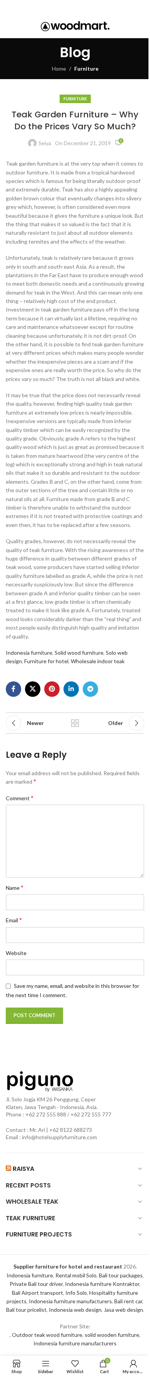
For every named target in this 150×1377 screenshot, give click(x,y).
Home (59, 68)
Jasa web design (123, 1309)
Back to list (75, 723)
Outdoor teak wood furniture (47, 1334)
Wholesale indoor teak (98, 661)
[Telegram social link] (96, 7)
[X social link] (62, 7)
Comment (19, 797)
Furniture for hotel (46, 661)
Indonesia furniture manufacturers (70, 1301)
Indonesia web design (75, 1309)
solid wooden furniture (112, 1334)
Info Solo (76, 1292)
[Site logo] (75, 25)
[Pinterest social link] (74, 7)
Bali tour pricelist (26, 1309)
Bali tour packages (121, 1275)
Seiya (44, 143)
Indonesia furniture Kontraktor (102, 1283)
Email (14, 919)
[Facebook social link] (52, 7)
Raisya (23, 1168)
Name (14, 887)
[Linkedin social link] (85, 7)
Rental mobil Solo (76, 1275)
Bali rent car (128, 1301)
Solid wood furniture (79, 652)
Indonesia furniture (29, 652)
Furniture (86, 68)
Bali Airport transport (37, 1292)
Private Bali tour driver (36, 1283)
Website (16, 953)
